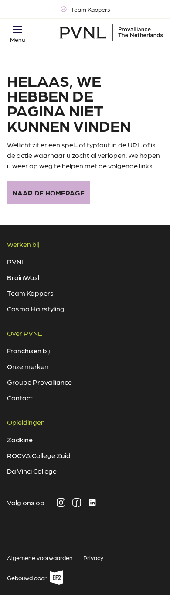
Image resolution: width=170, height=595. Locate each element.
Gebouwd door (31, 579)
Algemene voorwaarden (40, 557)
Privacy (93, 557)
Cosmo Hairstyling (36, 308)
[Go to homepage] (111, 32)
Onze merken (27, 366)
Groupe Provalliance (39, 381)
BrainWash (24, 277)
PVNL (16, 261)
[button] (17, 29)
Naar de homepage (49, 192)
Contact (20, 397)
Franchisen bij (28, 350)
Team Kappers (30, 293)
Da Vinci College (32, 470)
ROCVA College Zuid (39, 455)
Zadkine (20, 439)
